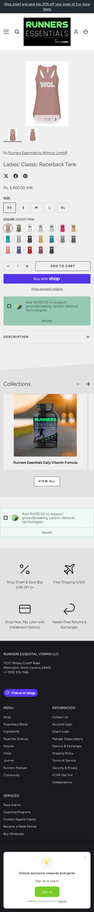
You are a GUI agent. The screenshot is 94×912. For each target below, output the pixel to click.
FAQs (7, 753)
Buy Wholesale (13, 834)
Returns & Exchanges (67, 746)
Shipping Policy (62, 753)
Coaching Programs (17, 812)
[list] (47, 93)
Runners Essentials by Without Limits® (37, 153)
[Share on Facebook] (16, 176)
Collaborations (62, 782)
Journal (8, 760)
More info (47, 320)
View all (47, 481)
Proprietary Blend (15, 724)
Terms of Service (64, 760)
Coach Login (61, 731)
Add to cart (62, 266)
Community (11, 775)
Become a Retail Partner (20, 826)
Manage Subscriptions (67, 739)
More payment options (47, 289)
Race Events (12, 805)
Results (8, 746)
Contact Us (60, 717)
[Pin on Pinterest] (25, 176)
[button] (17, 32)
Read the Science (15, 739)
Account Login (62, 724)
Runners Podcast (15, 768)
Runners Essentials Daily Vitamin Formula (45, 462)
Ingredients (11, 731)
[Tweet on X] (6, 176)
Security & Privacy (64, 768)
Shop (7, 717)
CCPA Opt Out (62, 775)
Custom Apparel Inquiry (19, 819)
